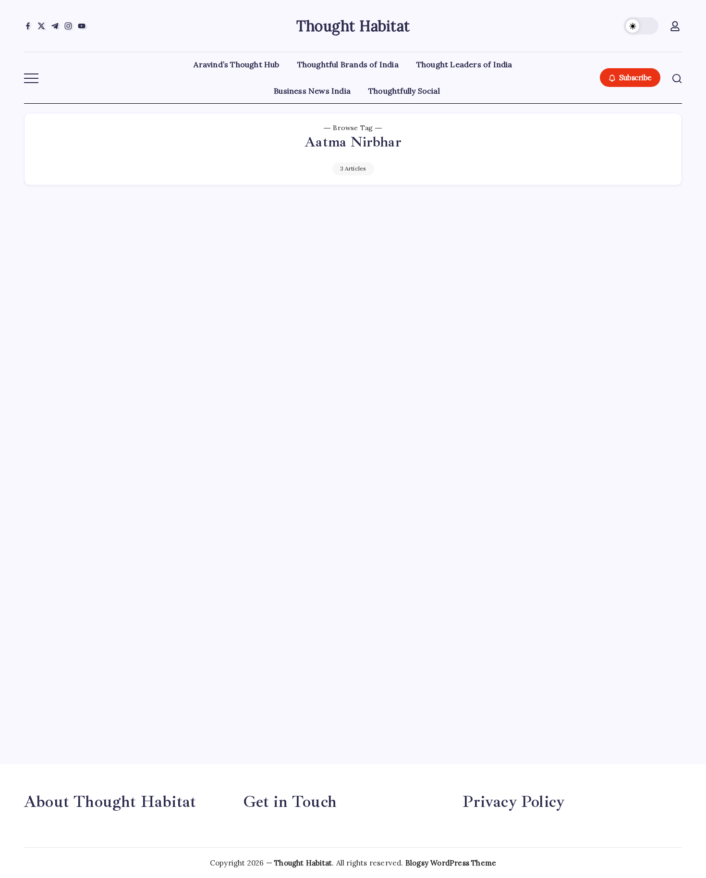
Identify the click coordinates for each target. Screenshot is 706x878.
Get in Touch (290, 802)
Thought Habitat (353, 26)
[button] (641, 26)
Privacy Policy (513, 802)
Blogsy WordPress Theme (450, 862)
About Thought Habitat (110, 802)
